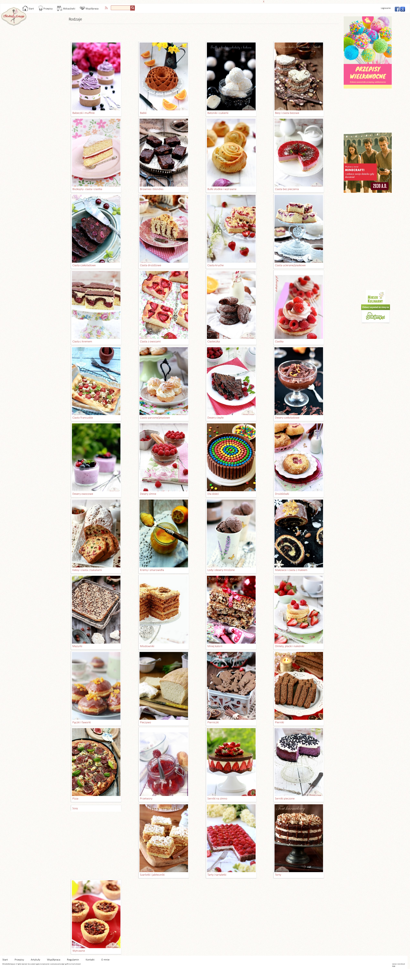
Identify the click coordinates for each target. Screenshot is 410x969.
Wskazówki (68, 8)
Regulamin (73, 959)
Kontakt (90, 959)
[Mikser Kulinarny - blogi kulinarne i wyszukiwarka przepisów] (375, 297)
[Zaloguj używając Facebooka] (396, 8)
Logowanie (386, 8)
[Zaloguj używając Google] (401, 8)
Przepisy (48, 8)
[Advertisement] (204, 1)
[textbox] (120, 7)
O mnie (105, 959)
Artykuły (35, 959)
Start (31, 8)
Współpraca (91, 8)
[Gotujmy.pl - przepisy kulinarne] (375, 314)
